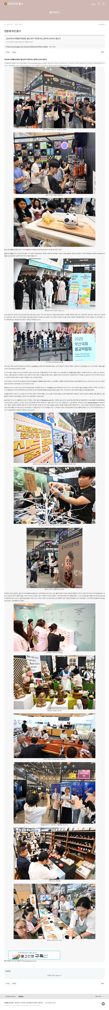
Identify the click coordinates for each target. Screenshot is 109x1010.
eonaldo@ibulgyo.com (29, 961)
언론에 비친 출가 (19, 24)
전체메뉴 (103, 3)
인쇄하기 (102, 24)
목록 (102, 52)
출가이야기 (10, 24)
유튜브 (103, 1003)
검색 (99, 4)
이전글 (7, 52)
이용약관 (20, 996)
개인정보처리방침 (10, 996)
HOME (4, 24)
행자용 (93, 4)
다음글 (14, 52)
